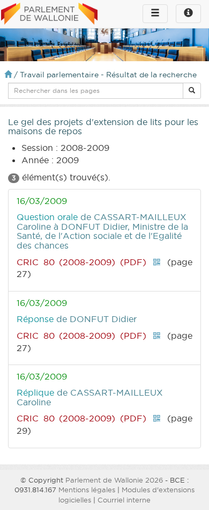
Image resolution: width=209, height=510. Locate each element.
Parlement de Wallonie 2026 (114, 480)
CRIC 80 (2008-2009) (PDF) (81, 262)
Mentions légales (86, 489)
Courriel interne (124, 500)
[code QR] (156, 262)
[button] (192, 91)
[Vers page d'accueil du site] (49, 14)
